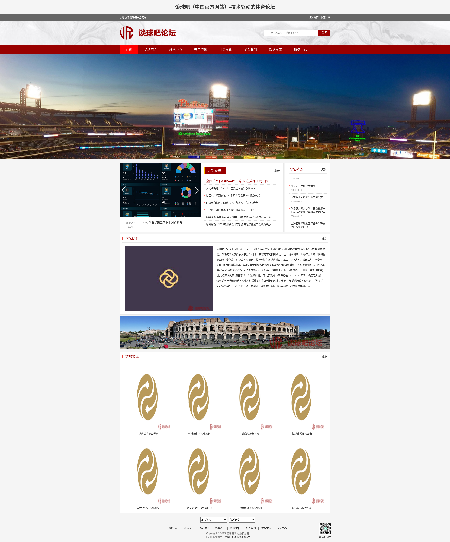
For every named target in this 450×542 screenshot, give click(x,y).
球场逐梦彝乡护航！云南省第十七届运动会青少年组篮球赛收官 (308, 199)
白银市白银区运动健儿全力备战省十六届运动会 (232, 202)
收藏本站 (325, 17)
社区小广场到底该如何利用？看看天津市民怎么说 (233, 195)
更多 (277, 170)
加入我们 (250, 49)
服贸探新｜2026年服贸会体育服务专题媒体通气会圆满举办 (238, 224)
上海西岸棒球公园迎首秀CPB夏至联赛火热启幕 (308, 214)
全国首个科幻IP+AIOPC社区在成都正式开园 (237, 181)
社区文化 (225, 49)
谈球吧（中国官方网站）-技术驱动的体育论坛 (225, 6)
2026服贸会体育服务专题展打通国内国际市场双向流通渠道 (238, 217)
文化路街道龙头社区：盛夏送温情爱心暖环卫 (230, 188)
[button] (220, 149)
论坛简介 (150, 49)
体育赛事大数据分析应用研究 (307, 186)
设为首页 (314, 17)
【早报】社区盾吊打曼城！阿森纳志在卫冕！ (230, 210)
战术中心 (175, 49)
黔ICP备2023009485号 (237, 536)
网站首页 (173, 528)
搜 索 (324, 32)
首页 (129, 49)
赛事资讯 (200, 49)
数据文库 (275, 49)
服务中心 (300, 49)
